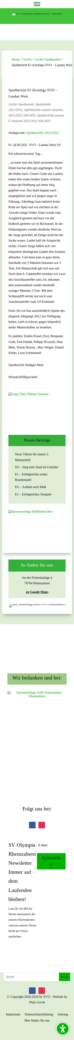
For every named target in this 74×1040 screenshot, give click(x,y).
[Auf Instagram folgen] (41, 825)
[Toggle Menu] (37, 4)
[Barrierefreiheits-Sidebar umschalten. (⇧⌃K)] (63, 1029)
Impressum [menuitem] (13, 1014)
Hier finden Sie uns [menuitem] (37, 1020)
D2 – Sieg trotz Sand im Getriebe (36, 467)
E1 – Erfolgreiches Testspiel (33, 494)
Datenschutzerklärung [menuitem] (39, 1014)
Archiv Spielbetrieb (47, 59)
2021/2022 (52, 133)
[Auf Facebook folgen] (32, 825)
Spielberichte (34, 133)
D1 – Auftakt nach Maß (30, 487)
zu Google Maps (37, 592)
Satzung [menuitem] (63, 1014)
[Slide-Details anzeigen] (37, 410)
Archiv (27, 59)
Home (16, 59)
